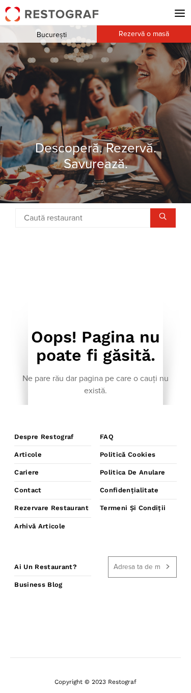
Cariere (26, 472)
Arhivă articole (39, 526)
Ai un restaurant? (45, 567)
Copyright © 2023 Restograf (95, 682)
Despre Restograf (43, 436)
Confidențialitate (129, 490)
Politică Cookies (127, 454)
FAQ (107, 436)
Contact (27, 490)
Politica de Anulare (132, 472)
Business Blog (38, 584)
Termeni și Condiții (133, 508)
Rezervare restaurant (51, 508)
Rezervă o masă (144, 34)
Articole (28, 454)
